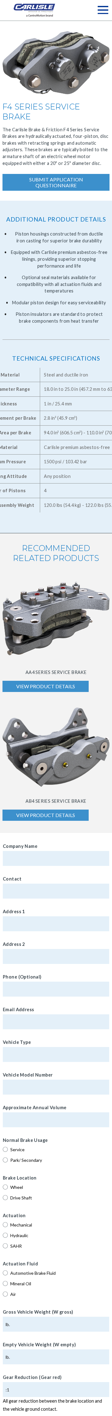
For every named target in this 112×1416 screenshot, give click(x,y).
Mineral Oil (20, 1283)
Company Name (20, 846)
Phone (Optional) (22, 976)
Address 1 (14, 911)
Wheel (16, 1187)
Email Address (18, 1009)
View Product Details (45, 686)
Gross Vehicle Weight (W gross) (38, 1312)
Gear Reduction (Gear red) (32, 1377)
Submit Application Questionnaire (56, 182)
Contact (12, 878)
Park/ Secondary (26, 1160)
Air (13, 1294)
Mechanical (21, 1224)
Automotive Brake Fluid (33, 1273)
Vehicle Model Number (28, 1074)
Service (17, 1149)
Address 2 (14, 944)
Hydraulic (19, 1235)
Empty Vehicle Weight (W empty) (39, 1344)
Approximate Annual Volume (35, 1107)
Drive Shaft (21, 1197)
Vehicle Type (17, 1042)
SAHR (16, 1246)
